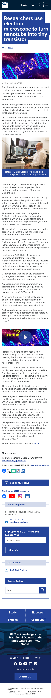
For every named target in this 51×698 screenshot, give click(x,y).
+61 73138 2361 (16, 519)
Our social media (25, 669)
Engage (13, 619)
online (37, 443)
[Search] (39, 4)
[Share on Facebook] (4, 471)
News (10, 47)
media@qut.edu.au (19, 522)
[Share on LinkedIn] (23, 471)
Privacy (37, 657)
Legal (26, 657)
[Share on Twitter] (9, 471)
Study (13, 612)
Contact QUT (25, 676)
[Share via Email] (13, 471)
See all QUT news (19, 483)
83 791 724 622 (37, 691)
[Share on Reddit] (18, 471)
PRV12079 (24, 688)
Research (38, 612)
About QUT (38, 619)
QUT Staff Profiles (18, 570)
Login (24, 5)
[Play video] (25, 337)
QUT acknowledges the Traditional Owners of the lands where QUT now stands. (25, 639)
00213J (20, 691)
